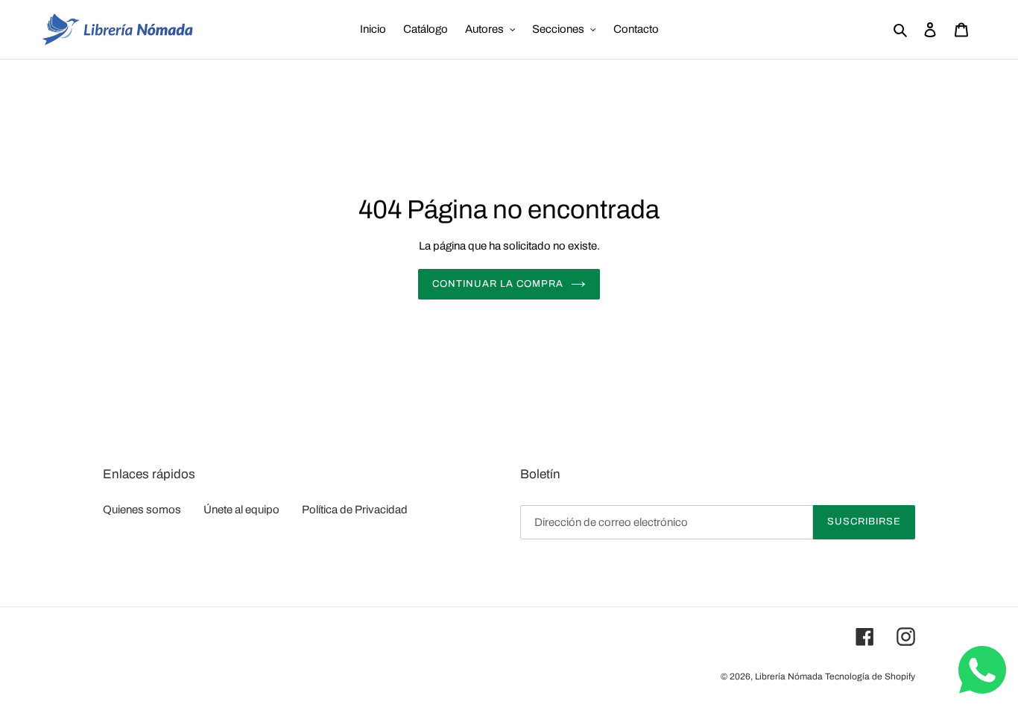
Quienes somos (142, 510)
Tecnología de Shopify (870, 676)
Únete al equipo (241, 510)
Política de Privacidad (355, 510)
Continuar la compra (498, 284)
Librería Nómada (789, 676)
